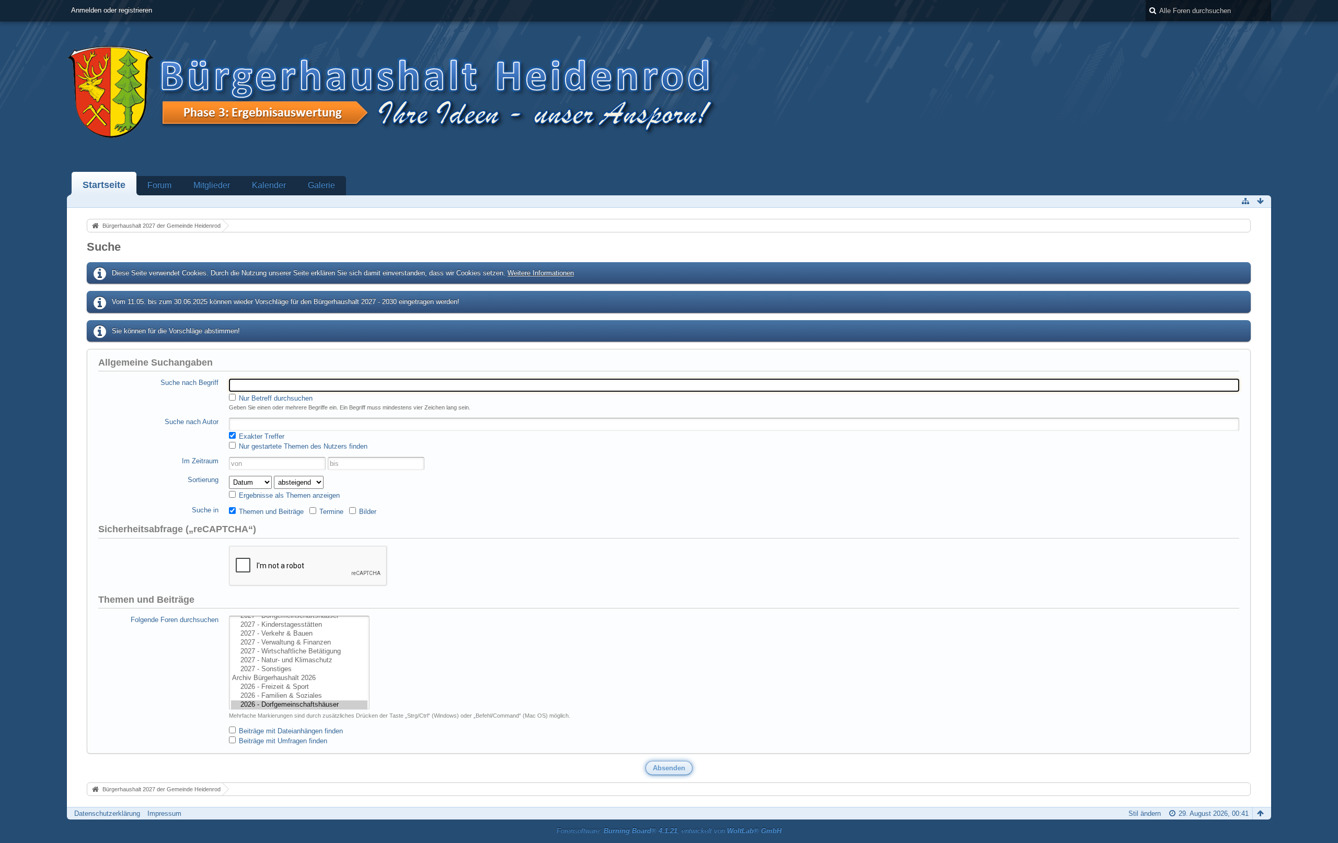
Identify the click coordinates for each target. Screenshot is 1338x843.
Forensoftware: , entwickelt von (669, 831)
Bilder (366, 512)
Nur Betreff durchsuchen (275, 398)
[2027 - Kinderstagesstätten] (299, 624)
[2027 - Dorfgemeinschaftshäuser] (299, 616)
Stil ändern (1144, 813)
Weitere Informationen (540, 273)
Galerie (321, 185)
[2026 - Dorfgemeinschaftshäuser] (299, 704)
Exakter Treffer (260, 436)
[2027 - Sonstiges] (299, 669)
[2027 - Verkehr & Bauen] (299, 633)
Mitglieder (211, 185)
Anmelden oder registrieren (111, 10)
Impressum (164, 813)
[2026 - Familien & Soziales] (299, 696)
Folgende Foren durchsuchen (174, 620)
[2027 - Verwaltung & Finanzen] (299, 642)
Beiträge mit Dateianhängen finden (290, 731)
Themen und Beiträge (270, 512)
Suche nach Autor (191, 422)
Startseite (104, 185)
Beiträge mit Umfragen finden (282, 741)
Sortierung (203, 480)
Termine (330, 512)
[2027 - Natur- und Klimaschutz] (299, 660)
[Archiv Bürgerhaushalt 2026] (299, 678)
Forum (159, 185)
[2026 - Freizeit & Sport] (299, 687)
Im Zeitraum (200, 461)
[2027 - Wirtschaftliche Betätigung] (299, 651)
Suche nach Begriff (189, 383)
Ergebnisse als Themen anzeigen (288, 495)
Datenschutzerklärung (107, 813)
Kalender (269, 185)
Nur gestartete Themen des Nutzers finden (302, 446)
